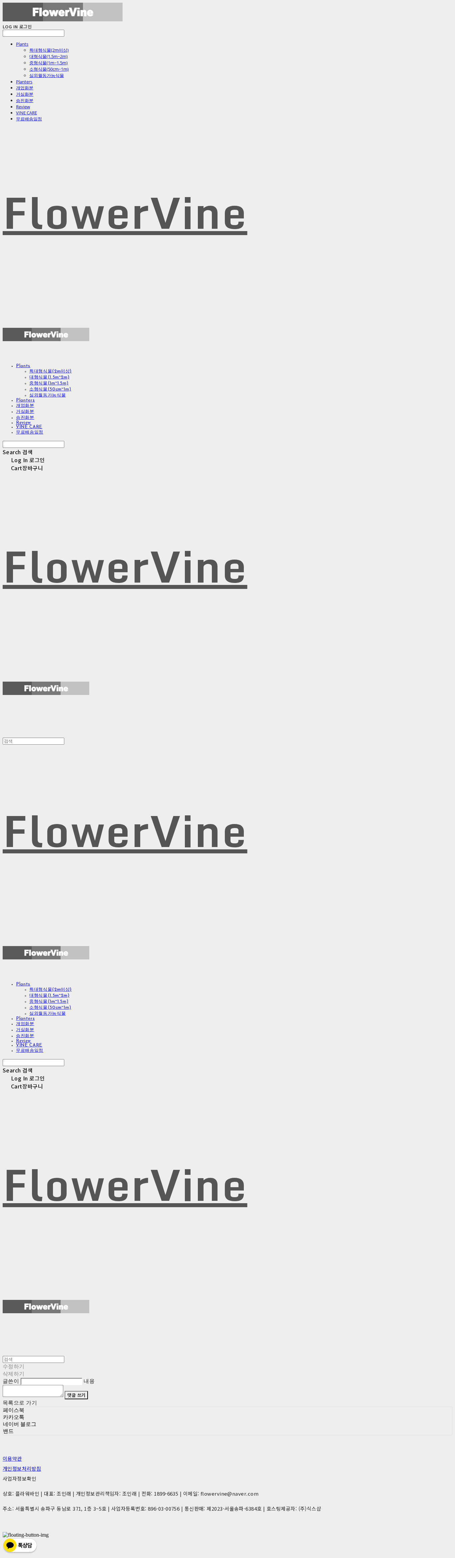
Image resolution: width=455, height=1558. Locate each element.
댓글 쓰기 (76, 1395)
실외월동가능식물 (46, 75)
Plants (22, 44)
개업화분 (24, 88)
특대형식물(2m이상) (49, 50)
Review (23, 107)
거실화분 (24, 94)
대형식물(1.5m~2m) (48, 56)
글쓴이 (11, 1381)
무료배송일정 (29, 119)
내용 (89, 1381)
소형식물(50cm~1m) (49, 69)
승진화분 (24, 100)
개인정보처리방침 (22, 1468)
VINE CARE (26, 113)
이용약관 (12, 1458)
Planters (24, 82)
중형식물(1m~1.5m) (48, 63)
